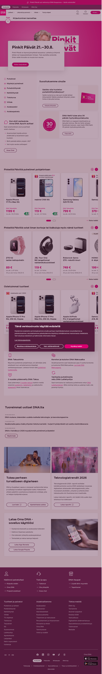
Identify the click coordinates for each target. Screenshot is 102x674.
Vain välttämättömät (51, 346)
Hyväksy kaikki (76, 346)
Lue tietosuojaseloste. (23, 340)
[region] (52, 337)
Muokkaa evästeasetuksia (26, 346)
